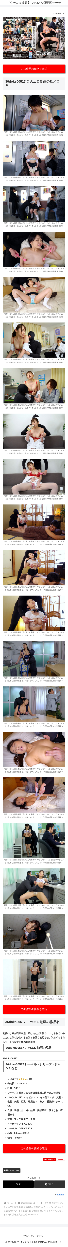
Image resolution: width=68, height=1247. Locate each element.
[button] (49, 1184)
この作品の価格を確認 (34, 68)
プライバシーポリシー (34, 1236)
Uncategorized (12, 1170)
